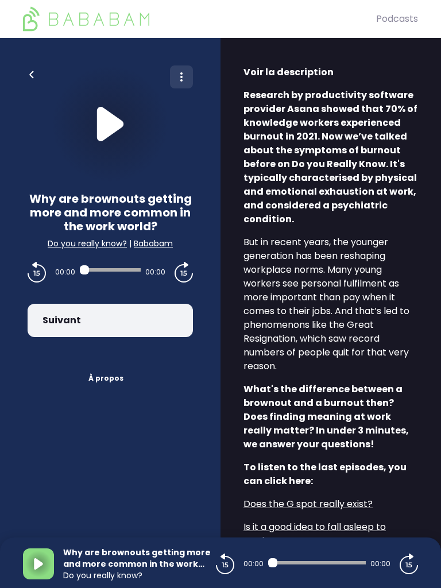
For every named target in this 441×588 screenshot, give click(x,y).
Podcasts (397, 18)
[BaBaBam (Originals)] (199, 19)
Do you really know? (87, 243)
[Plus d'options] (181, 76)
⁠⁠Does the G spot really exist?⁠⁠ (308, 503)
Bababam (153, 243)
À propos (105, 378)
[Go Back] (31, 73)
